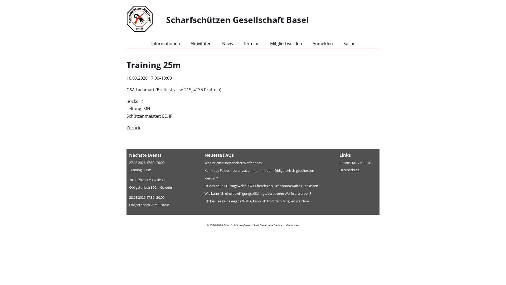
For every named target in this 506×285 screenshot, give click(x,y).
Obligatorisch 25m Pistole (149, 204)
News (227, 43)
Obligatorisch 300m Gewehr (150, 187)
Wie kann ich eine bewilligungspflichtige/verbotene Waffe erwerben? (258, 193)
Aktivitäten (201, 43)
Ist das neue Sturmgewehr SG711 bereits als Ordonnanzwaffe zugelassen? (262, 185)
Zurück (133, 128)
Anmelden (323, 43)
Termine (252, 43)
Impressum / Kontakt (356, 162)
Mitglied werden (286, 43)
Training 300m (140, 170)
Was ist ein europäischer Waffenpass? (234, 162)
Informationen (165, 43)
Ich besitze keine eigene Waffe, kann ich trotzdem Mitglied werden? (257, 201)
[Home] (146, 20)
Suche (349, 43)
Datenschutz (349, 170)
